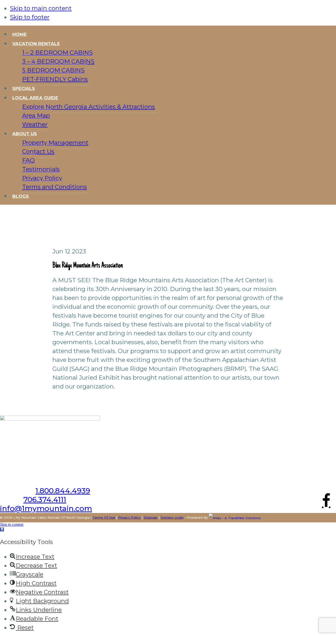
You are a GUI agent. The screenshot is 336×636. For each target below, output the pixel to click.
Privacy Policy (129, 517)
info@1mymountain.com (46, 508)
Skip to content (11, 524)
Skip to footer (29, 17)
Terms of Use (103, 517)
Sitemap (151, 517)
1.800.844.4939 (62, 490)
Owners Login (172, 517)
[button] (2, 529)
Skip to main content (41, 8)
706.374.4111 (44, 499)
